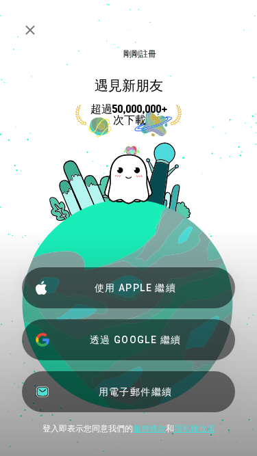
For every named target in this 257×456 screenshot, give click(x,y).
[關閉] (30, 30)
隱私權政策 (194, 428)
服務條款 (149, 428)
